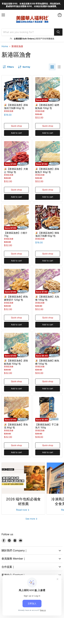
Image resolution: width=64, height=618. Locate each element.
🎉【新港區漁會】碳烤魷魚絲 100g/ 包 (47, 106)
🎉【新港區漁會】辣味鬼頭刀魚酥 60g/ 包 (47, 234)
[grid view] (52, 66)
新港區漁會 (8, 111)
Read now (22, 509)
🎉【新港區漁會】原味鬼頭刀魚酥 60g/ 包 (16, 106)
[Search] (58, 32)
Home (5, 46)
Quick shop (16, 126)
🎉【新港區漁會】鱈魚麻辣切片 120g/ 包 (16, 298)
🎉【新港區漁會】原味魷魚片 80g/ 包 (47, 170)
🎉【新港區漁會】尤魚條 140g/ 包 (47, 298)
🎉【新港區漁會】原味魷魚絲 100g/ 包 (16, 362)
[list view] (59, 66)
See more (30, 518)
